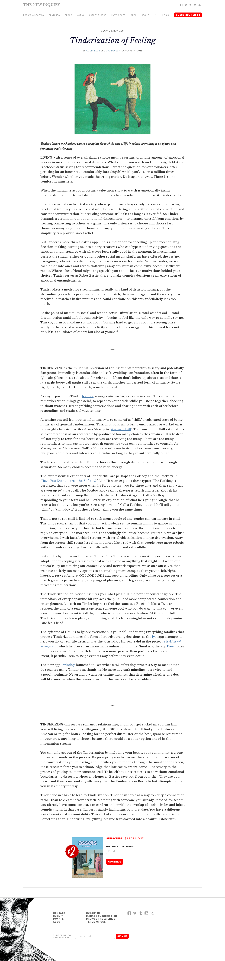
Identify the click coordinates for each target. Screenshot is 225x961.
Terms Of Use (96, 921)
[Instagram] (195, 5)
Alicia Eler (93, 50)
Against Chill (121, 429)
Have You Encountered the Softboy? (69, 481)
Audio (80, 15)
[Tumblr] (190, 5)
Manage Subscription (101, 916)
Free (170, 646)
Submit (58, 916)
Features (54, 15)
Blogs (68, 15)
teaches (88, 396)
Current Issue (97, 15)
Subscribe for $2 (188, 15)
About (145, 15)
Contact (59, 913)
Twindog (68, 665)
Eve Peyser (113, 50)
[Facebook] (181, 5)
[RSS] (199, 5)
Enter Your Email (120, 846)
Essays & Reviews (33, 15)
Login (165, 15)
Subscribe (93, 913)
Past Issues (118, 15)
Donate (58, 918)
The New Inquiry (41, 4)
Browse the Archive (100, 918)
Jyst (155, 636)
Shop (133, 15)
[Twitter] (186, 5)
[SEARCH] (156, 15)
